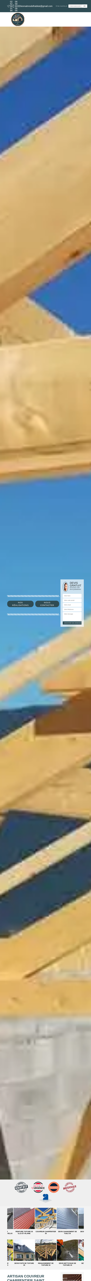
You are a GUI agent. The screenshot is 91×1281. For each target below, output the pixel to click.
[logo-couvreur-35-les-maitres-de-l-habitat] (17, 19)
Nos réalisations (20, 603)
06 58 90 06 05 (13, 6)
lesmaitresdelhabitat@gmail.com (35, 6)
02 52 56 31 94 (8, 6)
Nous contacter (47, 603)
